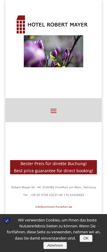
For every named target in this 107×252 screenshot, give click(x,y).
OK (86, 238)
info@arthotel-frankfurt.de (53, 207)
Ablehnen (55, 245)
